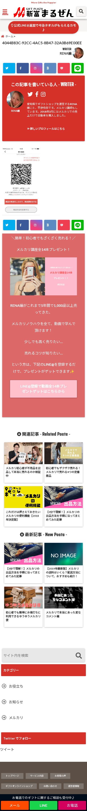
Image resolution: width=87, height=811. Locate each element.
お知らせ (16, 702)
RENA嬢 (65, 53)
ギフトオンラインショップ (19, 786)
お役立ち (16, 686)
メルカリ (16, 717)
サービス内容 (37, 775)
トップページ (12, 775)
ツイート (7, 749)
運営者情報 (73, 786)
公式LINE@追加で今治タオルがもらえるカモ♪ (44, 28)
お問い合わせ (50, 786)
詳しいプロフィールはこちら (47, 128)
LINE (43, 805)
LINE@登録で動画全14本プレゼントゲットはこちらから (43, 388)
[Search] (79, 656)
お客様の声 (60, 775)
